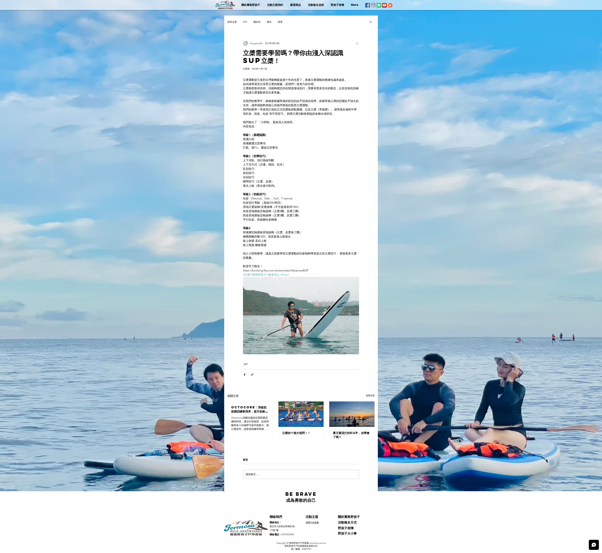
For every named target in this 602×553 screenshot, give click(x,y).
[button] (370, 22)
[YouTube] (384, 5)
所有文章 (232, 21)
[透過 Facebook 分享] (244, 374)
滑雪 (280, 21)
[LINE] (379, 5)
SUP (245, 21)
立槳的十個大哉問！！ (296, 433)
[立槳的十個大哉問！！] (301, 414)
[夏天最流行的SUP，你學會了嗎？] (352, 414)
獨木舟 (257, 21)
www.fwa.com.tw (317, 543)
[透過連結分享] (252, 374)
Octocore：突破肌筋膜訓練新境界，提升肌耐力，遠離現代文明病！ (249, 409)
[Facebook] (367, 5)
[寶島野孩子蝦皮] (390, 5)
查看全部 (370, 395)
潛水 (269, 21)
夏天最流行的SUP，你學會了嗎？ (351, 435)
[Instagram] (373, 5)
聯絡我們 (276, 517)
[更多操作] (357, 43)
